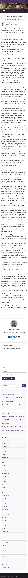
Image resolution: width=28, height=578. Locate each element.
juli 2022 (4, 481)
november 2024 (5, 454)
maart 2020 (4, 506)
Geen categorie (5, 548)
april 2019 (4, 525)
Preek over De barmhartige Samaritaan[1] (11, 404)
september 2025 (6, 440)
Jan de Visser (4, 10)
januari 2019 (5, 533)
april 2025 (4, 451)
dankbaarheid (6, 315)
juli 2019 (4, 517)
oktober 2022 (5, 476)
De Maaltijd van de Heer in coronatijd (13, 19)
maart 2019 (4, 528)
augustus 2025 (5, 443)
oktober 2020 (5, 498)
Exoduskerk (12, 315)
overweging (18, 315)
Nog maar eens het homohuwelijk (17, 416)
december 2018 (5, 536)
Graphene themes (13, 576)
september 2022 (6, 479)
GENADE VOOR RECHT (7, 401)
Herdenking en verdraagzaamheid (9, 407)
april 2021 (4, 490)
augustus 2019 (5, 514)
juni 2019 (4, 520)
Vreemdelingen (5, 550)
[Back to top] (25, 575)
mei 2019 (4, 523)
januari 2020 (5, 509)
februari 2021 (5, 492)
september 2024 (6, 459)
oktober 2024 (5, 457)
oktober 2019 (5, 512)
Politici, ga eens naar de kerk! (8, 394)
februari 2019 (5, 531)
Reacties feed (5, 564)
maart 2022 (4, 487)
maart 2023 (4, 465)
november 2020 (5, 495)
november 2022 (5, 473)
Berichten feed (5, 562)
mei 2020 (4, 503)
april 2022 (4, 484)
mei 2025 (4, 448)
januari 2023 (5, 470)
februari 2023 (5, 468)
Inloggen (4, 559)
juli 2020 (4, 501)
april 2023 (4, 462)
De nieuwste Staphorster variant (14, 16)
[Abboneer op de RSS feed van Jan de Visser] (1, 1)
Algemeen (16, 24)
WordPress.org (5, 567)
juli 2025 (4, 446)
